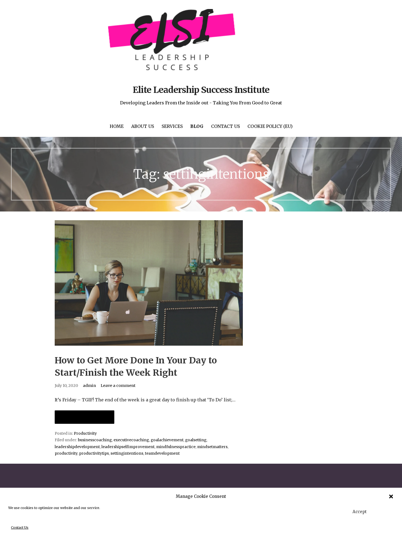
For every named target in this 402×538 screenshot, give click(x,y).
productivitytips (94, 453)
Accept (360, 511)
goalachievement (167, 440)
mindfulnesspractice (176, 447)
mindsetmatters (212, 447)
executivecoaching (131, 440)
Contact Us (19, 527)
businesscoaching (95, 440)
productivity (66, 453)
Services (172, 126)
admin (89, 385)
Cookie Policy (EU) (270, 126)
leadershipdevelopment (77, 447)
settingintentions (126, 453)
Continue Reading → (84, 417)
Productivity (85, 433)
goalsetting (195, 440)
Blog (196, 126)
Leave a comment (118, 385)
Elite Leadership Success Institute (201, 89)
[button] (391, 496)
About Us (142, 126)
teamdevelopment (162, 453)
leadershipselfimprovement (128, 447)
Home (117, 126)
